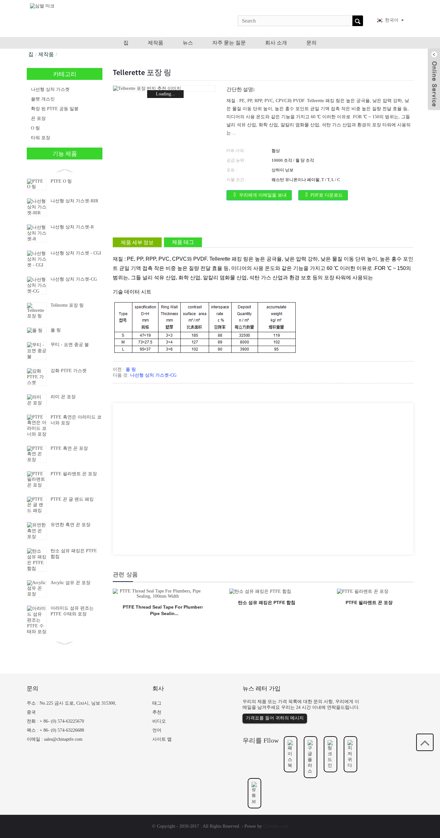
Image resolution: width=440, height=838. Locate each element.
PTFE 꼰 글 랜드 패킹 (72, 499)
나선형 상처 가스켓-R (72, 227)
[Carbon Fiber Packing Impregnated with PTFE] (260, 591)
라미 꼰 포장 (63, 396)
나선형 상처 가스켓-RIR (74, 200)
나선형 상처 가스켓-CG (74, 279)
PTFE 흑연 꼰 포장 (69, 448)
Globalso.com (275, 826)
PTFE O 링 (61, 181)
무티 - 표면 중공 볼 (70, 344)
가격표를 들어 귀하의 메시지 (275, 718)
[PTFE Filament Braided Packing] (362, 591)
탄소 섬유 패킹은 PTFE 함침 (266, 602)
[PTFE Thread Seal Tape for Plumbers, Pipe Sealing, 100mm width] (158, 593)
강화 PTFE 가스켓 (69, 370)
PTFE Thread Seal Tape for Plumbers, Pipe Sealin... (164, 610)
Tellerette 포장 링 (67, 305)
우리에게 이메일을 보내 (263, 195)
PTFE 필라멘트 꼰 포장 (74, 473)
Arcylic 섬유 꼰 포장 (71, 582)
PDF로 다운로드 (327, 195)
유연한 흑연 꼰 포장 (71, 524)
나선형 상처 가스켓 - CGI (76, 253)
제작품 (46, 54)
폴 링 (56, 330)
